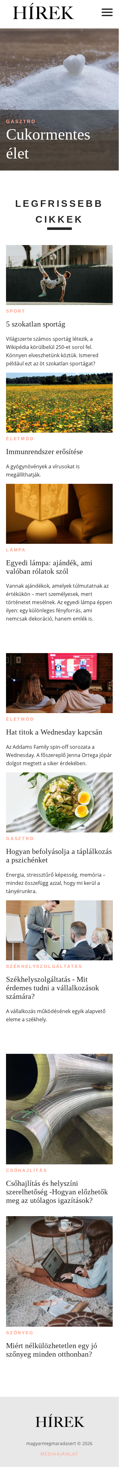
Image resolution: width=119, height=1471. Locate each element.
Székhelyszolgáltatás (44, 966)
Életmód (20, 438)
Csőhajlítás (26, 1170)
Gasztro (21, 121)
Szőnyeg (20, 1332)
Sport (16, 311)
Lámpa (16, 549)
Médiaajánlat (59, 1454)
